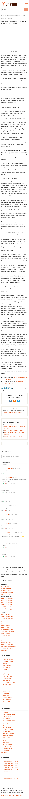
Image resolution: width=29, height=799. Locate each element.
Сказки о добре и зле (7, 616)
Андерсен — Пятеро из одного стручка (14, 424)
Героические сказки (6, 622)
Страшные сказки (6, 625)
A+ (16, 51)
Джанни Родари (7, 699)
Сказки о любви (5, 627)
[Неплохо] (7, 388)
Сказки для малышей (7, 598)
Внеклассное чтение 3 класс (10, 765)
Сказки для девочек (6, 642)
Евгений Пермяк (7, 667)
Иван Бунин (6, 742)
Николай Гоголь (7, 727)
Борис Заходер (7, 678)
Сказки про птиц (5, 620)
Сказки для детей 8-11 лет (8, 610)
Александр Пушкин (8, 659)
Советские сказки (6, 590)
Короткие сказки (5, 594)
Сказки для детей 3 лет (7, 600)
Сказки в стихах (5, 614)
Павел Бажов (6, 680)
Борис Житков (6, 688)
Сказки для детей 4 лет (7, 602)
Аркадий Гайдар (7, 716)
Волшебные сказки (6, 588)
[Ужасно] (2, 388)
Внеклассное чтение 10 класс (10, 778)
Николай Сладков (7, 744)
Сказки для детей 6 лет (7, 606)
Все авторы (4, 752)
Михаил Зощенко (7, 686)
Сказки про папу (5, 635)
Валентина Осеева (7, 746)
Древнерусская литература (8, 648)
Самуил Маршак (7, 665)
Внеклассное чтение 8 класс (10, 775)
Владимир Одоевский (8, 690)
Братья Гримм (6, 693)
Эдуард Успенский (8, 673)
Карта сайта (9, 794)
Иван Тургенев (6, 737)
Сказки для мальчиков (7, 640)
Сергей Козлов (6, 691)
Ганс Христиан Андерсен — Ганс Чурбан (14, 430)
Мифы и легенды (5, 650)
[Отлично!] (11, 388)
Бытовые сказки (5, 586)
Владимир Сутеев (7, 676)
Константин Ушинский (9, 682)
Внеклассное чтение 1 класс (10, 761)
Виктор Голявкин (7, 748)
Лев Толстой (6, 663)
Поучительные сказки (7, 629)
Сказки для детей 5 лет (7, 604)
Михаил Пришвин (7, 671)
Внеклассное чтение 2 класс (10, 763)
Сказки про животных (7, 618)
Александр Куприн (8, 729)
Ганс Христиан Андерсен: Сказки (13, 412)
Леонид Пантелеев (8, 739)
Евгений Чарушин (7, 731)
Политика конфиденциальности (14, 795)
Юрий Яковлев (6, 750)
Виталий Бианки (7, 669)
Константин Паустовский (9, 714)
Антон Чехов (6, 712)
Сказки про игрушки (6, 639)
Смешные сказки (5, 623)
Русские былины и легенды (8, 646)
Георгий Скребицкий (8, 733)
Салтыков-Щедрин (8, 674)
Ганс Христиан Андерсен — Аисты (13, 436)
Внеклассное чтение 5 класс (10, 769)
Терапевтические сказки (7, 631)
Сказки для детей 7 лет (7, 608)
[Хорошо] (9, 388)
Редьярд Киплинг (7, 697)
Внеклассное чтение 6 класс (10, 771)
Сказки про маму (6, 637)
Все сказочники (5, 703)
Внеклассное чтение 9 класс (10, 776)
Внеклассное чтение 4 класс (10, 767)
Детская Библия (5, 633)
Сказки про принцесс (7, 644)
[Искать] (26, 9)
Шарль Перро (6, 701)
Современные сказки (7, 592)
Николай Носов (7, 684)
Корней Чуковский (8, 661)
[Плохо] (5, 388)
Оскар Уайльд (6, 695)
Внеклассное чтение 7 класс (10, 773)
